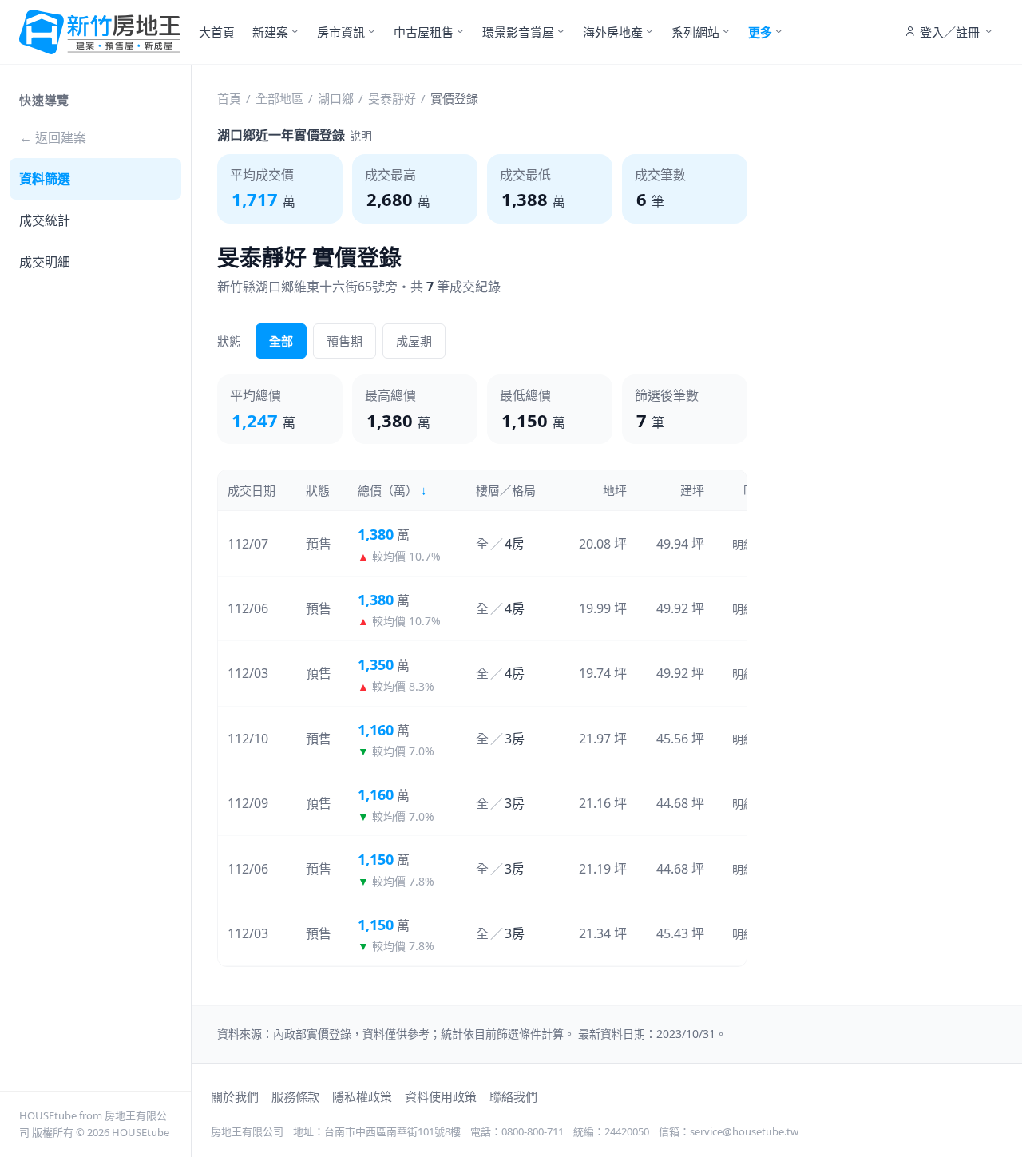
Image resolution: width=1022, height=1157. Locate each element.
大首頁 (217, 32)
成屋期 (414, 341)
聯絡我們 (513, 1096)
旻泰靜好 (392, 98)
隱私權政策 (362, 1096)
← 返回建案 (52, 137)
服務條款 (295, 1096)
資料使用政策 (441, 1096)
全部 (281, 341)
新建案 (270, 32)
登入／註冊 (950, 32)
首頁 (229, 98)
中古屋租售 (424, 32)
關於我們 (235, 1096)
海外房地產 (613, 32)
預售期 (344, 341)
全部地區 (279, 98)
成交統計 (44, 220)
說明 (361, 135)
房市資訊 (341, 32)
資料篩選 (44, 179)
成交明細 (44, 262)
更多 (760, 32)
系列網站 (695, 32)
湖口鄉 (336, 98)
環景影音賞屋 (518, 32)
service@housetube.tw (744, 1131)
